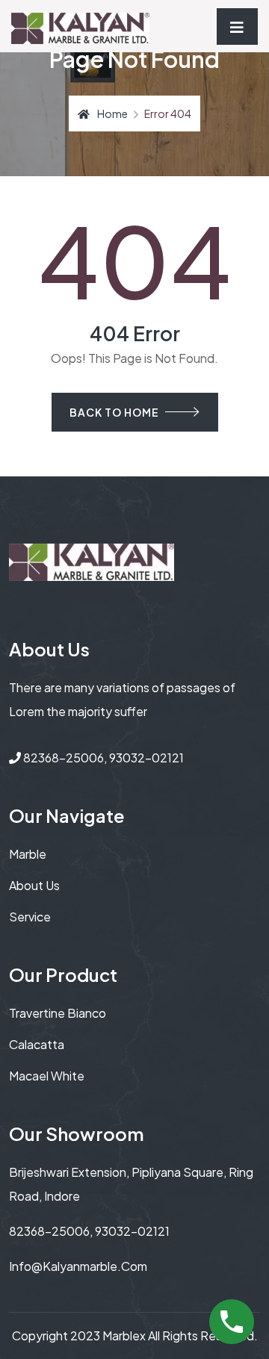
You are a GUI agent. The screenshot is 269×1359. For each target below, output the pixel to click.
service (30, 916)
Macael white (46, 1075)
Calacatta (36, 1044)
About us (34, 885)
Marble (27, 854)
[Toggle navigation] (237, 26)
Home (112, 113)
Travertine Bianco (57, 1013)
